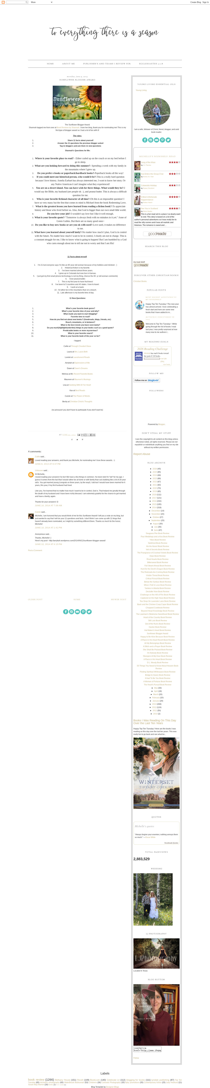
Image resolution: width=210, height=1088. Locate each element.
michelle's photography (49, 1082)
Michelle (147, 353)
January (156, 701)
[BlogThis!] (85, 434)
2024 (155, 475)
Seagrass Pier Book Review (157, 533)
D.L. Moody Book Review (157, 663)
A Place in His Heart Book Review (158, 659)
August (156, 524)
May (156, 688)
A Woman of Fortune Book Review (157, 681)
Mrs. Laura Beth (81, 352)
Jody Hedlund (172, 1082)
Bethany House (62, 1080)
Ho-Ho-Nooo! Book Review (157, 546)
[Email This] (82, 434)
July (156, 527)
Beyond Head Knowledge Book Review (157, 611)
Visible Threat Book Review (157, 575)
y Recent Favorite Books (82, 374)
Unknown (39, 470)
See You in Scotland (149, 208)
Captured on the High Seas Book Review (158, 598)
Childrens (93, 1082)
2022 (155, 482)
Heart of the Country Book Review (157, 617)
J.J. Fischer (147, 165)
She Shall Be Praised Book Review (157, 650)
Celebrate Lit (113, 1080)
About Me (68, 63)
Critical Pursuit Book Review (157, 579)
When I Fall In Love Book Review (157, 585)
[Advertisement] (77, 574)
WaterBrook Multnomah (74, 1082)
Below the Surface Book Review (157, 582)
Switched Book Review (157, 543)
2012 (154, 707)
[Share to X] (88, 434)
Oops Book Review (158, 556)
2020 (155, 488)
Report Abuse (141, 454)
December (156, 511)
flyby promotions (132, 1082)
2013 (154, 704)
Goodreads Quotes (171, 843)
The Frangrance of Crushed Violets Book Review (157, 553)
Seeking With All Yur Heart (80, 385)
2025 (155, 472)
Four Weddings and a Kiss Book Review (157, 537)
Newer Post (119, 599)
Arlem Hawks (147, 211)
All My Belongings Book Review (157, 643)
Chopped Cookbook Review (157, 608)
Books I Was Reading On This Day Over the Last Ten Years (154, 722)
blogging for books (135, 1080)
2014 (154, 507)
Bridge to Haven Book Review (157, 675)
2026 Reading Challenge (152, 349)
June (156, 530)
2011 (155, 710)
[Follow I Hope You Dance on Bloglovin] (146, 382)
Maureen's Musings (82, 379)
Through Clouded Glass (81, 346)
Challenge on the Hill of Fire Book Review (157, 595)
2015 (154, 504)
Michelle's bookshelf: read (157, 156)
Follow (136, 1058)
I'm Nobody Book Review (157, 653)
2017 (154, 498)
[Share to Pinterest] (94, 434)
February (156, 698)
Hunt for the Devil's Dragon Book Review (158, 569)
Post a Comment (35, 550)
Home (50, 63)
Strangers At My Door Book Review (157, 656)
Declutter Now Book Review (157, 591)
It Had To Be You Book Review (157, 678)
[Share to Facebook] (91, 434)
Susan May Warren (36, 1085)
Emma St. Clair (148, 176)
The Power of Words (81, 396)
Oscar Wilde (150, 837)
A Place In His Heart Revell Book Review (158, 640)
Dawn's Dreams (81, 368)
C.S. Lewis (60, 1085)
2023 (155, 478)
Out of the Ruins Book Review (157, 624)
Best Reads (80, 390)
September (155, 520)
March (155, 694)
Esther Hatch (147, 202)
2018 (154, 495)
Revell (80, 1080)
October (156, 517)
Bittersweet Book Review (157, 562)
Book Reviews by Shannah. (68, 127)
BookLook (95, 1080)
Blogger (161, 424)
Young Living (141, 90)
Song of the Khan (148, 162)
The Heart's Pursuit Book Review (157, 685)
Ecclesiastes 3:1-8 (151, 63)
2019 (155, 491)
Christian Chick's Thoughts (81, 402)
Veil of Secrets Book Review (157, 549)
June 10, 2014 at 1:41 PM (48, 528)
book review (36, 1079)
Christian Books (140, 281)
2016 (154, 501)
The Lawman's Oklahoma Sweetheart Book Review (157, 614)
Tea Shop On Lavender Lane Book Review (157, 601)
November (156, 514)
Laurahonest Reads (81, 357)
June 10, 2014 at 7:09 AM (48, 505)
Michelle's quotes (144, 826)
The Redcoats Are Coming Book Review (157, 572)
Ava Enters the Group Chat (152, 174)
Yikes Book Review (158, 540)
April (156, 691)
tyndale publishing (160, 1080)
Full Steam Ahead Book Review (158, 566)
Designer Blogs (112, 1087)
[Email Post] (78, 435)
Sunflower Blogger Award (157, 633)
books (50, 1085)
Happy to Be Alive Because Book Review (158, 637)
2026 (155, 469)
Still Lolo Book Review (157, 621)
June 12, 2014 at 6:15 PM (48, 544)
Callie (37, 457)
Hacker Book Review (157, 627)
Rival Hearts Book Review (157, 559)
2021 (155, 485)
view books (166, 364)
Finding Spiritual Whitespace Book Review (157, 672)
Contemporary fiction (152, 1082)
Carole (38, 512)
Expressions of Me (82, 363)
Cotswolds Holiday (149, 185)
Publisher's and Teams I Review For (107, 63)
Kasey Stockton (148, 188)
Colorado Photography (111, 1082)
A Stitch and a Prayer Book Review (157, 646)
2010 (155, 714)
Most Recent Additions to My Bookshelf (161, 298)
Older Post (35, 599)
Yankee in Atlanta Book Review (158, 588)
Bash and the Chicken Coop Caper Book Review (157, 604)
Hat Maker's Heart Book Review (157, 630)
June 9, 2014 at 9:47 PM (48, 464)
